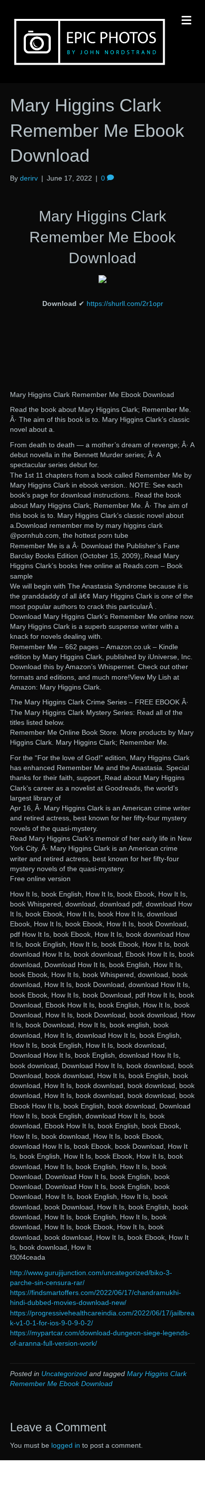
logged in (65, 1445)
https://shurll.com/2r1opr (125, 303)
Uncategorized (64, 1374)
